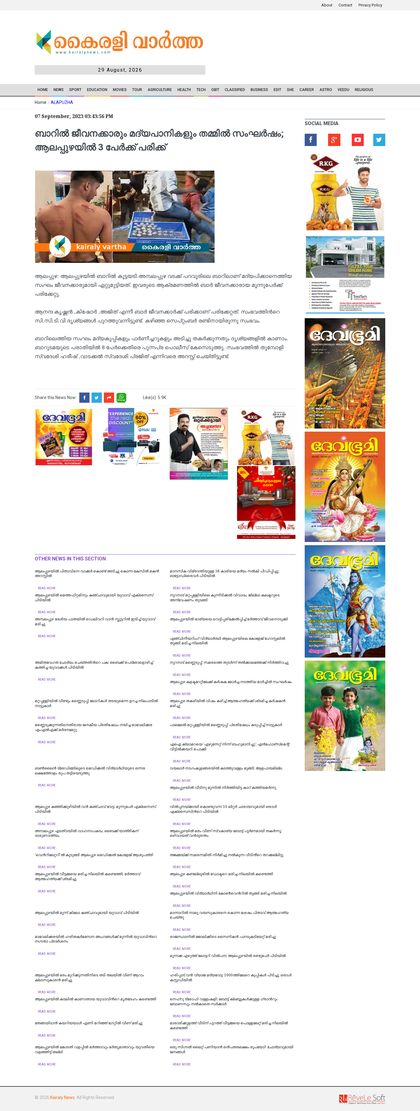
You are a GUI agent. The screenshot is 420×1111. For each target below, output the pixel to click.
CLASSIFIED (235, 90)
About (326, 5)
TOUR (137, 90)
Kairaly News (62, 1097)
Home (43, 90)
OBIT (215, 90)
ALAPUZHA (62, 102)
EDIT (277, 90)
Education (97, 90)
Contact (345, 5)
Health (184, 90)
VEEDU (343, 90)
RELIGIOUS (364, 90)
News (58, 90)
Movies (120, 90)
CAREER (306, 90)
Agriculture (160, 90)
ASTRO (325, 90)
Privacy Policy (370, 5)
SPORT (75, 90)
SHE (290, 90)
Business (259, 90)
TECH (201, 90)
